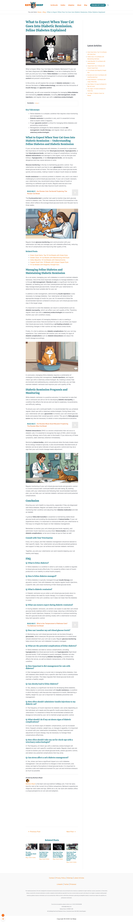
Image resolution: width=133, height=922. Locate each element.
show (36, 103)
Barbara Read (30, 784)
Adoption (71, 5)
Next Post (71, 832)
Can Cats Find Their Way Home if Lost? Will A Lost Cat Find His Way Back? (71, 856)
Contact (52, 878)
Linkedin (60, 884)
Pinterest (73, 884)
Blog (85, 5)
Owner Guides (32, 857)
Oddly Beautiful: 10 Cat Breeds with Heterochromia (47, 260)
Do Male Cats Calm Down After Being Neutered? (43, 854)
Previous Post (34, 832)
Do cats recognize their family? (31, 853)
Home (39, 12)
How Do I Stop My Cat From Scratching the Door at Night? (58, 854)
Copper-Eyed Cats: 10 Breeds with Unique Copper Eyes (49, 262)
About (79, 5)
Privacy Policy (61, 878)
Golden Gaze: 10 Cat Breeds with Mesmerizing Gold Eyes (49, 258)
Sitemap (70, 878)
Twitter (66, 884)
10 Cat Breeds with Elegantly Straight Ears (44, 265)
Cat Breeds (54, 5)
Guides (63, 5)
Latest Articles (79, 878)
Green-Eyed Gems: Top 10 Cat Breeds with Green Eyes (49, 255)
